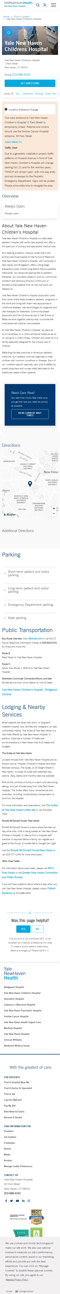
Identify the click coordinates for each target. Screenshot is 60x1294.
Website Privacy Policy (17, 1279)
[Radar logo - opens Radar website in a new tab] (9, 514)
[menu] (53, 5)
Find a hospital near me (16, 1082)
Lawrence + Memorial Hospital (19, 1004)
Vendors (8, 1160)
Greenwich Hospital (14, 998)
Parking (39, 93)
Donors (7, 1148)
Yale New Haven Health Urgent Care (22, 1022)
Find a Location (22, 16)
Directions (28, 93)
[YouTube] (17, 1201)
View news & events (14, 1111)
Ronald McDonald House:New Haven (31, 850)
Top (17, 93)
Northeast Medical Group (17, 1045)
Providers (9, 1131)
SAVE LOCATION (9, 32)
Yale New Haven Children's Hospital (22, 992)
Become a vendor (13, 1117)
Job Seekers (10, 1136)
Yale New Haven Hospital (17, 1033)
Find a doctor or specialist (18, 1088)
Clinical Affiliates (13, 1039)
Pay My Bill (10, 1105)
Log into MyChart (13, 1099)
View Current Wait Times (30, 414)
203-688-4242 (21, 74)
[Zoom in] (54, 508)
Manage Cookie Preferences (18, 1166)
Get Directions (30, 83)
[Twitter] (11, 1201)
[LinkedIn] (23, 1201)
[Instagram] (29, 1201)
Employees (9, 1142)
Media (7, 1154)
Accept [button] (9, 1291)
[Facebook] (6, 1201)
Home (6, 16)
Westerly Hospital (13, 1028)
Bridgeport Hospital (14, 987)
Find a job (9, 1093)
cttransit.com (35, 638)
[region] (30, 484)
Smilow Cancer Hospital (16, 1016)
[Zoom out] (54, 513)
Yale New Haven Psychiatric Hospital (23, 1010)
